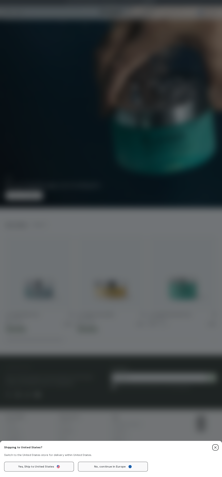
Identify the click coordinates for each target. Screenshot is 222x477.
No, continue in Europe (110, 466)
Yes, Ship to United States (36, 466)
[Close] (215, 447)
